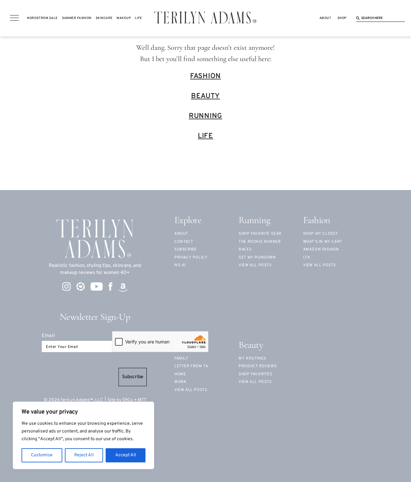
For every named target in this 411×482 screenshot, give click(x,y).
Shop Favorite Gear (260, 233)
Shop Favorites (255, 374)
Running (205, 116)
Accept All (125, 455)
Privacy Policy (190, 257)
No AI (180, 265)
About (181, 233)
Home (180, 374)
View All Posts (319, 265)
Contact (183, 241)
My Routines (252, 358)
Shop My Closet (320, 233)
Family (181, 358)
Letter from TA (191, 366)
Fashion (205, 76)
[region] (83, 435)
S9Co (127, 400)
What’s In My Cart (322, 241)
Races (245, 249)
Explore (187, 221)
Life (205, 136)
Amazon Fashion (321, 249)
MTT (142, 400)
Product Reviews (257, 366)
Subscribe (132, 377)
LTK (306, 257)
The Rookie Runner (260, 241)
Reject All (84, 455)
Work (180, 382)
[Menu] (14, 18)
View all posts (255, 265)
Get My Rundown (257, 257)
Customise (42, 455)
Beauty (205, 96)
